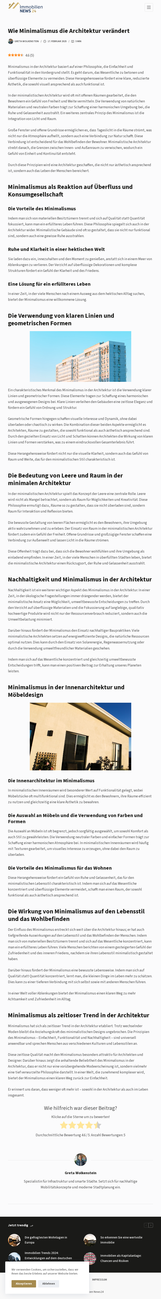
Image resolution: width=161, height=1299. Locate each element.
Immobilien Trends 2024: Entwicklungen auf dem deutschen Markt (48, 1258)
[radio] (64, 1126)
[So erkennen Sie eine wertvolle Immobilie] (90, 1240)
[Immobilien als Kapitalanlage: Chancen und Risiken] (90, 1258)
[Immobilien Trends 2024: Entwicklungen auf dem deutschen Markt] (14, 1258)
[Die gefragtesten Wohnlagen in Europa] (14, 1240)
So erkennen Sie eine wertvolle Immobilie (121, 1240)
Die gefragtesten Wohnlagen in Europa (46, 1240)
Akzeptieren (24, 1284)
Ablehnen (48, 1284)
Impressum (99, 1280)
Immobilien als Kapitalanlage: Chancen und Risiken (121, 1258)
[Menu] (149, 7)
